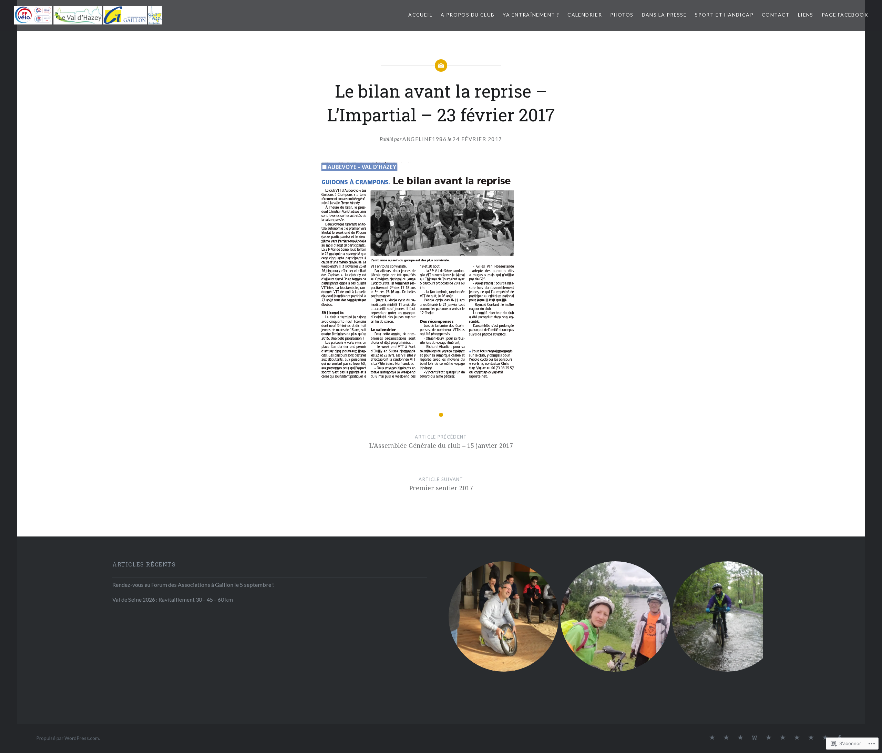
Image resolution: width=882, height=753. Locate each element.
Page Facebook (845, 15)
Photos (621, 15)
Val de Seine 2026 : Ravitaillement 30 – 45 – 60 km (172, 599)
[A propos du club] (726, 737)
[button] (504, 616)
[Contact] (811, 737)
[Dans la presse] (782, 737)
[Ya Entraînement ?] (740, 737)
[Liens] (825, 737)
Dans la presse (664, 15)
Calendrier (584, 15)
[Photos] (768, 737)
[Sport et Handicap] (796, 737)
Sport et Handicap (724, 15)
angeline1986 (424, 139)
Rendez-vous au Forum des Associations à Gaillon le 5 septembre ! (193, 584)
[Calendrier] (754, 737)
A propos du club (467, 15)
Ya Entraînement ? (531, 15)
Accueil (420, 15)
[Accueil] (712, 737)
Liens (805, 15)
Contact (776, 15)
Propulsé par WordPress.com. (68, 738)
